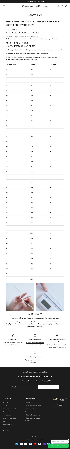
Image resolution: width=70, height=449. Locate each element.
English (34, 436)
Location (5, 402)
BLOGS (5, 406)
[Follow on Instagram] (8, 430)
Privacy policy (29, 402)
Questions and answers (9, 418)
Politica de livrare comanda (33, 415)
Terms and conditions (31, 409)
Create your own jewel (9, 409)
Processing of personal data (33, 406)
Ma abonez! (48, 387)
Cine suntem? (29, 412)
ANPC (4, 421)
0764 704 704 (43, 1)
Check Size (6, 412)
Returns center (7, 415)
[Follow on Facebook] (3, 430)
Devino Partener (7, 424)
